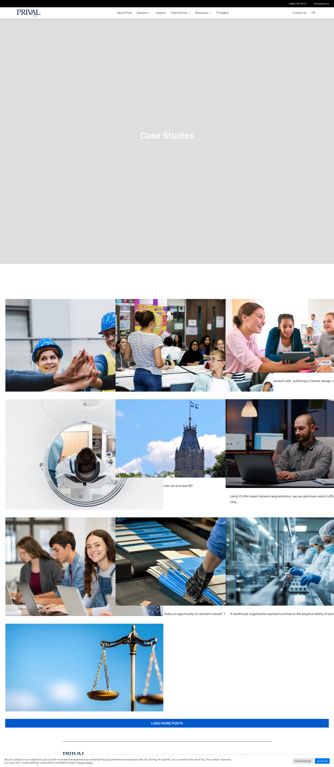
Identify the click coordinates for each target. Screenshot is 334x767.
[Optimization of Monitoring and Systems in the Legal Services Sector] (84, 668)
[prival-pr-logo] (29, 11)
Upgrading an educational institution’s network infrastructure (305, 332)
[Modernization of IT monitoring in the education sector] (84, 569)
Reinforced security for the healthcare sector (305, 558)
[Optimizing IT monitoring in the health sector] (84, 461)
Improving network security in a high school (195, 348)
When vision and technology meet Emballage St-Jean (195, 558)
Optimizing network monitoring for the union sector (84, 348)
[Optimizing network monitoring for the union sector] (84, 351)
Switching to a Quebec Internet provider (195, 435)
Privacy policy (85, 762)
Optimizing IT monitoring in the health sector (84, 457)
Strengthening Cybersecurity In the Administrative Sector (305, 440)
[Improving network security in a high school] (194, 351)
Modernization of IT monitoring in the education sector (84, 566)
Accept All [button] (322, 761)
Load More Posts (167, 723)
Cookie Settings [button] (303, 761)
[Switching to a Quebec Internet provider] (194, 438)
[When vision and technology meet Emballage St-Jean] (194, 561)
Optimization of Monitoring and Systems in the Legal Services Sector (84, 664)
